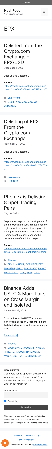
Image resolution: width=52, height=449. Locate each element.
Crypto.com (14, 97)
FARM (19, 268)
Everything (12, 401)
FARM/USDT (30, 268)
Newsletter (18, 435)
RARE (29, 272)
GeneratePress (40, 444)
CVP (27, 264)
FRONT (42, 268)
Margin (7, 356)
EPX (10, 102)
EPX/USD (18, 102)
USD (26, 102)
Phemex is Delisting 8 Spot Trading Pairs (25, 202)
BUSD (11, 347)
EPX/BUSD (26, 347)
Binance (12, 343)
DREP (34, 264)
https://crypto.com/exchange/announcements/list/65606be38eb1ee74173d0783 (25, 165)
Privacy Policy (32, 435)
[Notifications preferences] (5, 443)
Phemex (12, 260)
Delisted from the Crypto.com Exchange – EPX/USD (23, 54)
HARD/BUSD (18, 351)
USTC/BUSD (34, 356)
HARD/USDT (32, 351)
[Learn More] (11, 335)
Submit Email (10, 390)
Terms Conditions (26, 439)
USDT (37, 272)
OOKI (22, 272)
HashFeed (12, 11)
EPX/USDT (9, 268)
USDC (33, 102)
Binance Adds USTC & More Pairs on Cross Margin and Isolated (24, 296)
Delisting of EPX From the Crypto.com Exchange (21, 130)
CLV (10, 264)
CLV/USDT (18, 264)
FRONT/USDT (11, 272)
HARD (7, 351)
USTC (23, 356)
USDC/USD (10, 106)
